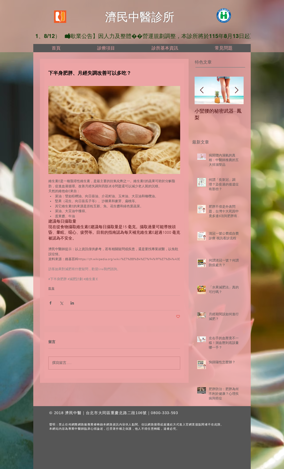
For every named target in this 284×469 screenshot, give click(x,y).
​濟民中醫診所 (139, 16)
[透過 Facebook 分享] (50, 303)
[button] (106, 48)
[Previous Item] (202, 90)
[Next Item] (237, 90)
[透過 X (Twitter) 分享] (61, 303)
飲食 (51, 289)
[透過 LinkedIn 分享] (72, 303)
